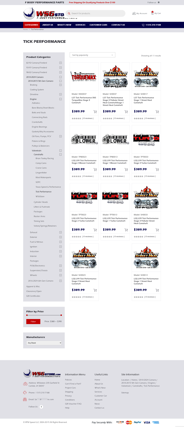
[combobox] (92, 54)
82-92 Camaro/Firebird (36, 63)
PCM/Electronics (37, 266)
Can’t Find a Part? (73, 384)
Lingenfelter (41, 173)
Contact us (99, 408)
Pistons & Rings (38, 141)
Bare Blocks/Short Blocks (43, 108)
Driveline (34, 94)
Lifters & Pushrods (42, 207)
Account (98, 400)
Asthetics (36, 103)
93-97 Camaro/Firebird (36, 67)
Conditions (70, 400)
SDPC (38, 182)
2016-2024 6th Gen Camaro (40, 281)
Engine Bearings (39, 127)
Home (25, 29)
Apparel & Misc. (33, 286)
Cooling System (37, 90)
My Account (141, 13)
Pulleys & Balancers (40, 146)
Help (67, 408)
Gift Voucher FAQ (73, 404)
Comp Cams (41, 163)
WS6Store (40, 196)
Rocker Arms (39, 216)
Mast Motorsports (43, 177)
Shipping (69, 392)
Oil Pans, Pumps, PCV (41, 136)
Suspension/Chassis (38, 270)
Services (98, 392)
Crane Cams (41, 168)
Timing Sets (39, 221)
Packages (38, 211)
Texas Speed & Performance (48, 187)
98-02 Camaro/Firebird (36, 72)
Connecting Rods (39, 117)
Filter (33, 321)
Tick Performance (43, 192)
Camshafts (38, 154)
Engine (33, 99)
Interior (33, 256)
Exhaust (33, 232)
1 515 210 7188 (153, 25)
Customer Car (101, 396)
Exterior (33, 237)
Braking (33, 85)
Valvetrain (36, 151)
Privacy (68, 396)
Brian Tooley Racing (45, 158)
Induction (34, 251)
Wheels (33, 275)
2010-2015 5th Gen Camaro (40, 81)
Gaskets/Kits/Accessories (43, 131)
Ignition (33, 247)
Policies (68, 380)
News (97, 404)
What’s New (100, 388)
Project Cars (70, 388)
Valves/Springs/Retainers (45, 226)
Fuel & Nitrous (36, 242)
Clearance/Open (34, 291)
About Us (99, 384)
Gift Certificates (33, 296)
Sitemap (125, 393)
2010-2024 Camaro (34, 77)
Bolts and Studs (39, 112)
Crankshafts (37, 122)
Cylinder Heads (41, 202)
